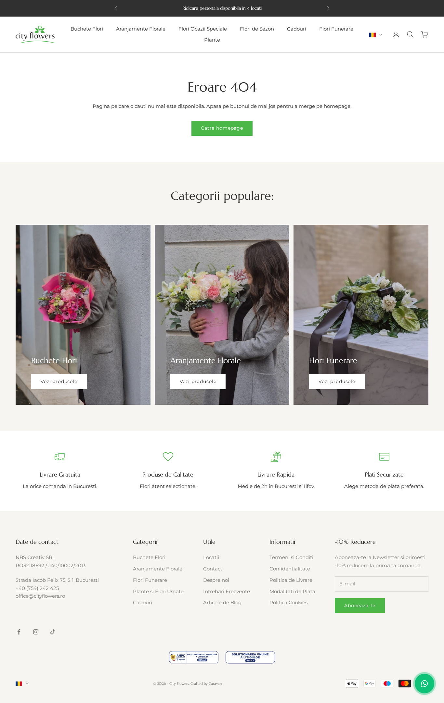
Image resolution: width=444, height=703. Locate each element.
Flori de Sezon (257, 29)
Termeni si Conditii (292, 557)
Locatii (211, 557)
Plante (212, 40)
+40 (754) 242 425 (37, 588)
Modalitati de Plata (292, 591)
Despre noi (216, 580)
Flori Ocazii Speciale (202, 29)
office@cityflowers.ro (40, 596)
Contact (212, 569)
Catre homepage (222, 128)
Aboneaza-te (359, 605)
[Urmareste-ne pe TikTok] (52, 632)
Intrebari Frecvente (226, 591)
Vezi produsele (59, 381)
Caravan (215, 683)
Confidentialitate (289, 569)
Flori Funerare (336, 29)
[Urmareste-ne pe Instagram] (36, 632)
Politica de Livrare (290, 580)
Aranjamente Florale (140, 29)
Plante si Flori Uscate (158, 591)
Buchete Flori (87, 29)
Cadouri (296, 29)
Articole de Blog (222, 602)
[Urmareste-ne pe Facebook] (19, 632)
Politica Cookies (288, 602)
